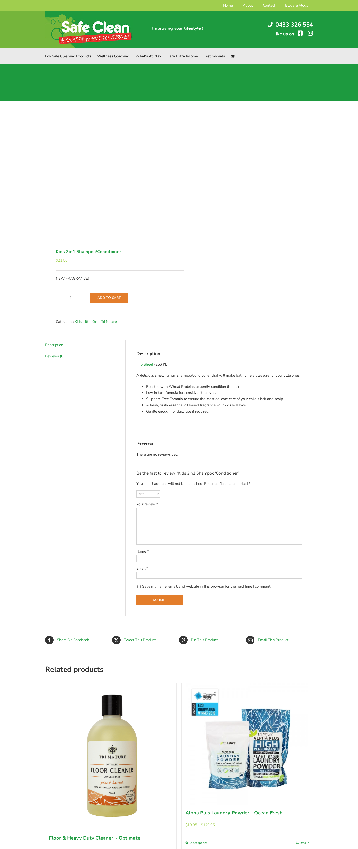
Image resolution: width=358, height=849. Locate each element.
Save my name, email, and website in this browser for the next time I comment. (206, 586)
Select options (198, 843)
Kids (78, 321)
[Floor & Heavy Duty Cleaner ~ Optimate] (110, 756)
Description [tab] (54, 344)
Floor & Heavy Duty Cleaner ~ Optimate (94, 838)
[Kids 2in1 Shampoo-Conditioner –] (109, 175)
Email (142, 568)
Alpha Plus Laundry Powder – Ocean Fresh (234, 813)
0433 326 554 (294, 24)
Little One (91, 321)
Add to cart (109, 297)
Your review (147, 504)
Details (304, 843)
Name (142, 551)
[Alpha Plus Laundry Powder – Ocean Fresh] (247, 744)
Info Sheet (144, 364)
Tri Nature (109, 321)
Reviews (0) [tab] (55, 356)
